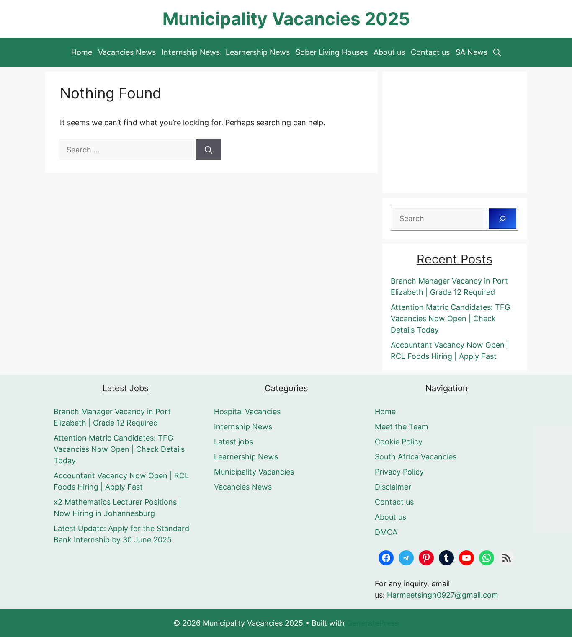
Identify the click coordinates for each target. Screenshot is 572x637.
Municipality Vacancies (254, 471)
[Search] (208, 149)
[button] (497, 52)
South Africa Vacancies (415, 456)
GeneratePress (373, 623)
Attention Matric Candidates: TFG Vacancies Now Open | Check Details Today (450, 318)
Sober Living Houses (332, 52)
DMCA (386, 532)
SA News (471, 52)
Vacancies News (127, 52)
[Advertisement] (454, 132)
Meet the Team (401, 426)
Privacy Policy (399, 471)
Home (81, 52)
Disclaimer (393, 486)
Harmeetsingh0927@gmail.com (442, 595)
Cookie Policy (399, 441)
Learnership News (258, 52)
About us (389, 52)
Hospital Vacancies (247, 411)
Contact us (430, 52)
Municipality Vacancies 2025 (286, 18)
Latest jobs (233, 441)
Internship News (191, 52)
